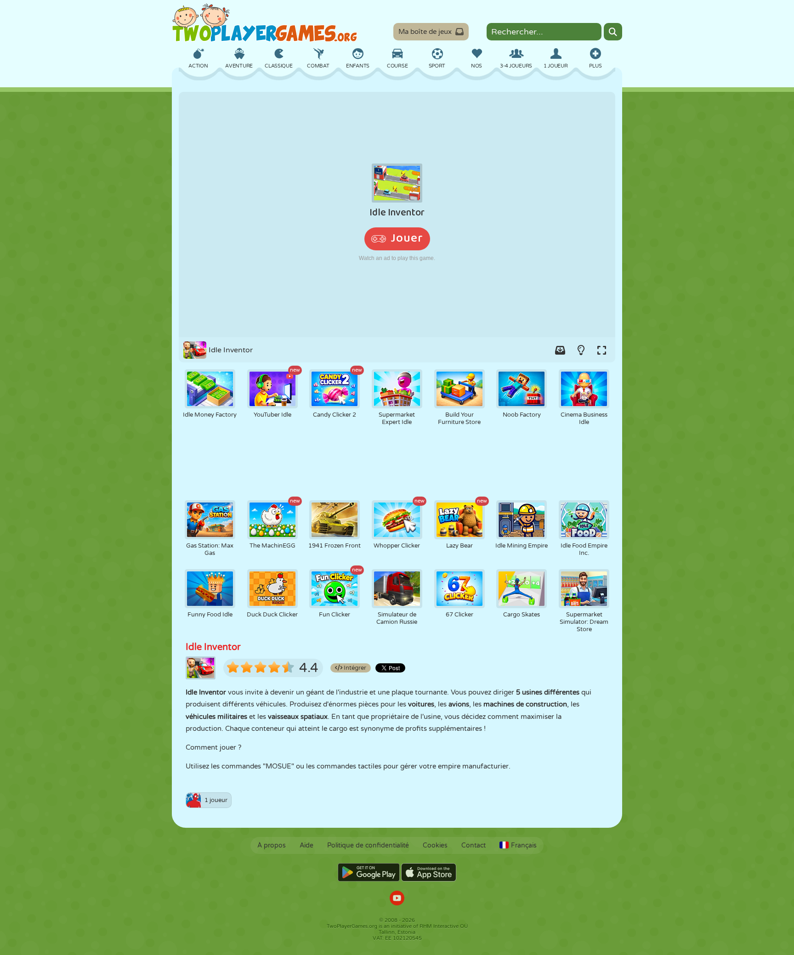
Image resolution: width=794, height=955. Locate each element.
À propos (271, 845)
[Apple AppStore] (428, 872)
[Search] (613, 31)
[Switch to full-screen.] (601, 350)
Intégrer (354, 668)
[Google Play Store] (369, 872)
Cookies (435, 845)
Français (524, 845)
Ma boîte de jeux (425, 32)
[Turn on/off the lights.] (581, 350)
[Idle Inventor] (397, 214)
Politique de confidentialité (368, 845)
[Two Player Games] (264, 23)
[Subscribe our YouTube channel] (397, 899)
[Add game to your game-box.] (560, 350)
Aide (306, 845)
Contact (473, 845)
